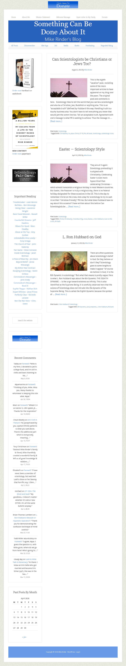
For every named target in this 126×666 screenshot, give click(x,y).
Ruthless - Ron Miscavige (25, 205)
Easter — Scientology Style (82, 149)
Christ (62, 219)
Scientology (63, 131)
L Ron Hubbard (64, 304)
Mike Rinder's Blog (63, 31)
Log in (78, 652)
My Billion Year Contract (25, 268)
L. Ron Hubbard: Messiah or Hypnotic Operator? (25, 518)
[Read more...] (56, 121)
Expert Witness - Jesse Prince (25, 292)
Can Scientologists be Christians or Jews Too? (82, 61)
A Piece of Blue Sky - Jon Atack (25, 259)
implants (93, 307)
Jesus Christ (75, 133)
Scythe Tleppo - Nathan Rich (25, 289)
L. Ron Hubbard (98, 219)
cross (85, 219)
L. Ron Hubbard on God (82, 236)
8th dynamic (82, 307)
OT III (81, 133)
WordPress (71, 652)
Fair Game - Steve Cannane (25, 250)
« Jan (24, 637)
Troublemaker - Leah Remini (25, 202)
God (88, 307)
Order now (16, 91)
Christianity (64, 133)
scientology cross (108, 133)
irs (69, 133)
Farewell (25, 364)
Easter (90, 219)
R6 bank (89, 133)
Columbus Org (78, 219)
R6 (85, 133)
